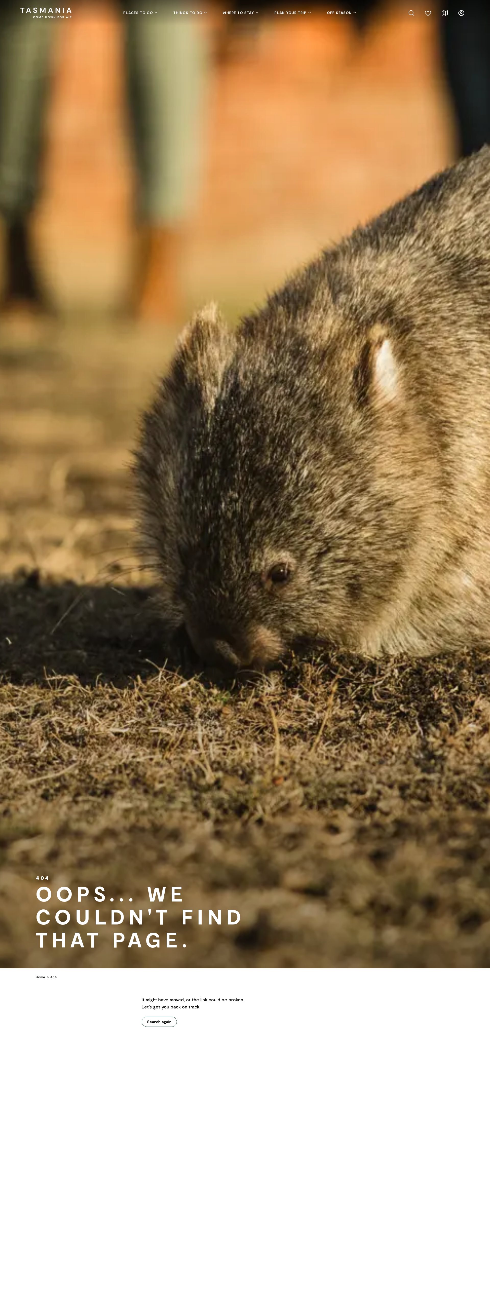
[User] (461, 12)
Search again (159, 1021)
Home (40, 977)
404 (53, 977)
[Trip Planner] (445, 12)
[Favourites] (428, 12)
